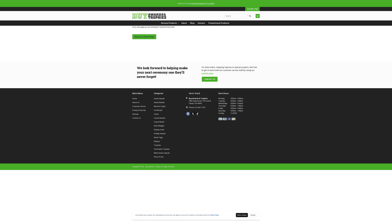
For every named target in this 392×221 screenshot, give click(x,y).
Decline (253, 215)
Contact (201, 23)
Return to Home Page (144, 37)
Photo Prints (159, 157)
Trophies (157, 145)
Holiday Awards (160, 133)
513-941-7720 (252, 9)
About (184, 23)
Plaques (157, 141)
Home (134, 98)
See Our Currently (196, 3)
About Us (135, 102)
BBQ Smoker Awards (162, 153)
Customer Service (139, 106)
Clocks (156, 114)
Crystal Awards (159, 118)
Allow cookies (242, 215)
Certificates (158, 110)
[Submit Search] (250, 16)
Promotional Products (218, 23)
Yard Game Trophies (162, 149)
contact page (207, 73)
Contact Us (209, 79)
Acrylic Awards (159, 98)
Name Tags (158, 137)
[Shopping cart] (258, 16)
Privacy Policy (214, 215)
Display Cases (159, 130)
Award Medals (159, 102)
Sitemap (135, 114)
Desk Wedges (159, 126)
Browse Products (169, 23)
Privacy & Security (139, 110)
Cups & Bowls (159, 122)
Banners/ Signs (160, 106)
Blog (192, 23)
